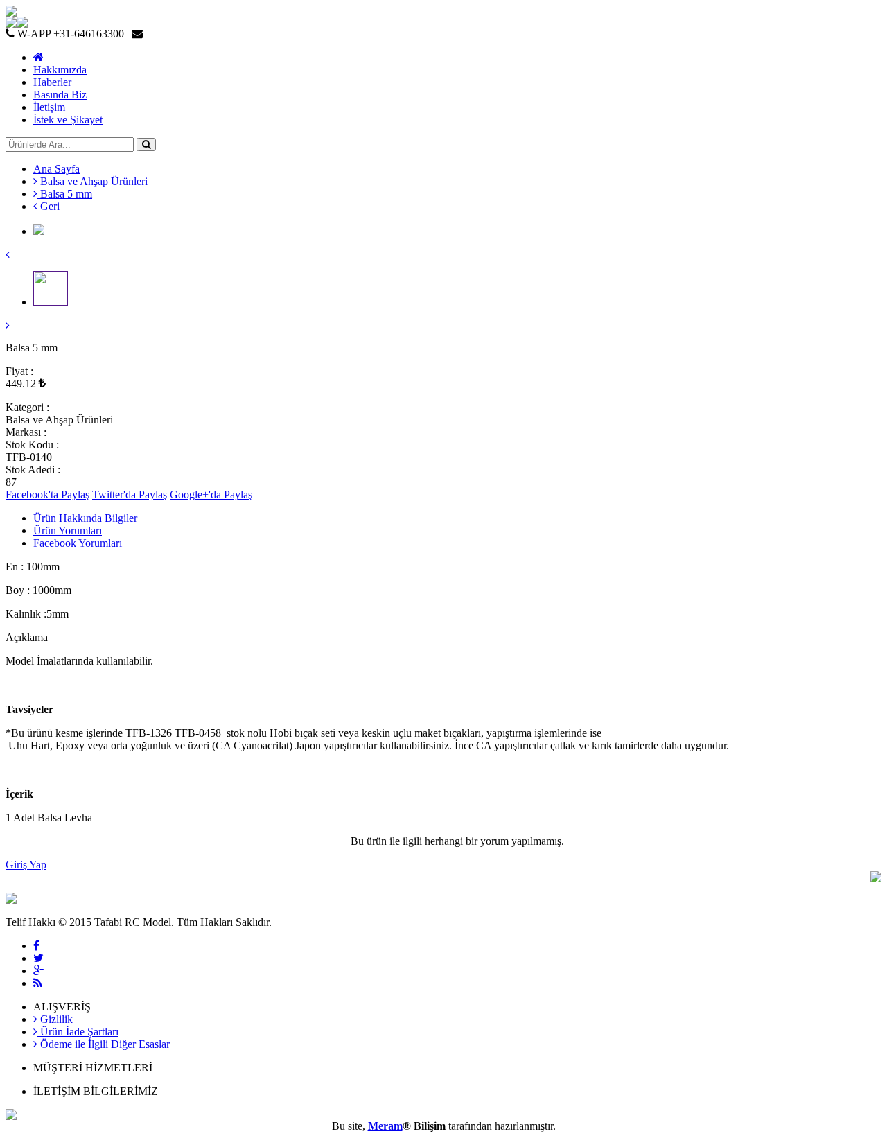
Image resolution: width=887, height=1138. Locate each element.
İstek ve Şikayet (68, 119)
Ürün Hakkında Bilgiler (85, 518)
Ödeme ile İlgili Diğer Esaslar (103, 1044)
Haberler (52, 82)
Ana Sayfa (56, 169)
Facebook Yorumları (77, 543)
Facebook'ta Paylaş (47, 494)
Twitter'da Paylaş (129, 494)
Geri (48, 206)
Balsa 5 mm (64, 194)
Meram (385, 1126)
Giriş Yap (26, 864)
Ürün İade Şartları (77, 1032)
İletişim (49, 107)
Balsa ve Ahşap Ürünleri (92, 181)
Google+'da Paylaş (211, 494)
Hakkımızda (60, 70)
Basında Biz (60, 94)
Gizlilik (55, 1019)
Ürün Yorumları (67, 530)
